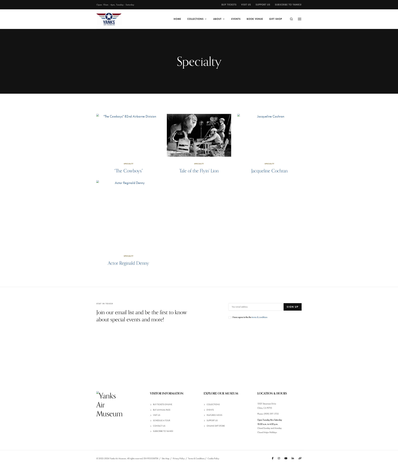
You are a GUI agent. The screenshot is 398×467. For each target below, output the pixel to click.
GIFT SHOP (275, 18)
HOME (177, 18)
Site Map (165, 458)
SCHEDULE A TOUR (161, 420)
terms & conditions (259, 317)
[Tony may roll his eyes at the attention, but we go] (166, 357)
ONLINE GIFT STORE (216, 426)
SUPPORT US (212, 420)
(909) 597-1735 (271, 414)
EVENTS (236, 18)
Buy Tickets (229, 4)
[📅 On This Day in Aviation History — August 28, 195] (99, 357)
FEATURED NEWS (214, 415)
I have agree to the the (249, 317)
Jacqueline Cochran (269, 171)
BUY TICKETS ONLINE (162, 404)
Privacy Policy (179, 458)
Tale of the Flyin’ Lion (199, 171)
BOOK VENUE (255, 18)
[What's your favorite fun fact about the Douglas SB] (298, 357)
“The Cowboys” (128, 171)
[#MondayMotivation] (365, 357)
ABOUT (217, 18)
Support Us (263, 4)
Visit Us (246, 4)
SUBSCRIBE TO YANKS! (163, 431)
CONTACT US (159, 426)
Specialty (128, 163)
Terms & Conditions (196, 458)
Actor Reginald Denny (128, 263)
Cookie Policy (213, 458)
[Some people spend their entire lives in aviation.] (33, 357)
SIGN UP (292, 306)
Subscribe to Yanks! (288, 4)
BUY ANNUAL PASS (161, 409)
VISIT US (156, 415)
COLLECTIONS (195, 18)
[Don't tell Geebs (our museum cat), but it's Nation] (232, 357)
